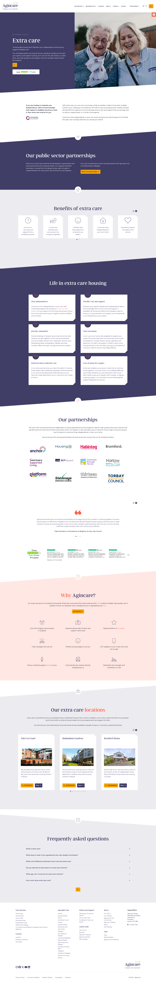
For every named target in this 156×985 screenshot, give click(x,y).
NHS (98, 603)
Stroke (60, 958)
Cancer (60, 922)
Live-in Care (19, 918)
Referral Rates (108, 937)
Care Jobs (19, 942)
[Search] (146, 6)
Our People (108, 916)
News (105, 924)
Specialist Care (90, 6)
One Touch (83, 930)
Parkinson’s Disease (64, 953)
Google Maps (133, 924)
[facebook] (19, 967)
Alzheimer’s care (63, 920)
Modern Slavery (47, 977)
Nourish (81, 932)
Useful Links (84, 927)
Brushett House (112, 738)
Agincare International (111, 939)
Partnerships (134, 6)
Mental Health (62, 940)
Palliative (61, 951)
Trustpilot (121, 628)
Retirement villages (22, 925)
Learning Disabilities (64, 938)
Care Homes (19, 916)
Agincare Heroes (84, 937)
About (108, 6)
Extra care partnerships (90, 171)
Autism (60, 913)
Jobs (105, 932)
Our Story (107, 913)
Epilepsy (60, 931)
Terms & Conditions (33, 977)
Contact (123, 6)
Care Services (78, 6)
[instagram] (17, 967)
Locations (101, 6)
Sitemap (67, 977)
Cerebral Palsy (62, 924)
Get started (77, 611)
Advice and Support (86, 910)
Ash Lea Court (28, 738)
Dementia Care (63, 927)
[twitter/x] (23, 967)
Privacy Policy (20, 977)
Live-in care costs (84, 918)
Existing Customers (22, 939)
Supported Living (21, 922)
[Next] (136, 211)
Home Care (19, 913)
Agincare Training (85, 934)
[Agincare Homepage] (10, 6)
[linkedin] (29, 967)
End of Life (61, 929)
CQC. (104, 606)
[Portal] (143, 6)
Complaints (58, 977)
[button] (154, 14)
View (38, 785)
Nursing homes (21, 920)
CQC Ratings (108, 927)
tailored (49, 665)
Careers (115, 6)
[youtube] (26, 967)
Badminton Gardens (72, 738)
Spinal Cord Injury (64, 955)
